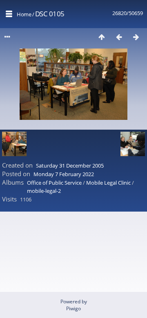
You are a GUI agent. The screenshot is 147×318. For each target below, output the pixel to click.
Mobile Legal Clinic (108, 182)
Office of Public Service (54, 182)
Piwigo (73, 308)
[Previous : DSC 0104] (118, 37)
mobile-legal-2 (44, 190)
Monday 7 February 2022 (63, 174)
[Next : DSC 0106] (136, 37)
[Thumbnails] (101, 37)
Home (24, 14)
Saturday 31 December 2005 (70, 165)
